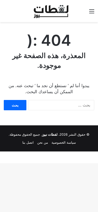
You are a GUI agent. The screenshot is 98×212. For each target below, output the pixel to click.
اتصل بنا (28, 142)
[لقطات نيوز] (49, 11)
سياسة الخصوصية (64, 142)
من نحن (42, 142)
